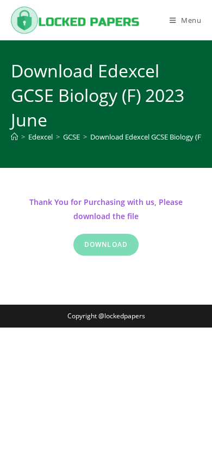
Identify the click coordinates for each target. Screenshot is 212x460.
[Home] (14, 137)
